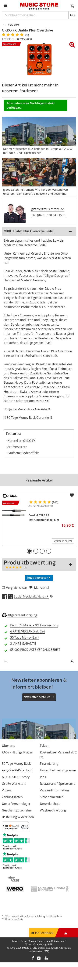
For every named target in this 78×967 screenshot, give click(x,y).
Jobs (43, 777)
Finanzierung (49, 763)
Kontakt (33, 941)
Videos (7, 790)
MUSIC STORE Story (16, 777)
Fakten (44, 746)
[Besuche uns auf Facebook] (33, 958)
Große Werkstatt (14, 784)
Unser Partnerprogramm (58, 770)
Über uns (8, 746)
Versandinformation (54, 790)
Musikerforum (19, 941)
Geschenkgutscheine (17, 810)
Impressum (44, 941)
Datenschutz (57, 941)
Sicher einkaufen (52, 797)
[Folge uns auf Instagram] (39, 958)
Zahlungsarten (12, 797)
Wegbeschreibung (53, 810)
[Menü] (28, 823)
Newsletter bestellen (37, 697)
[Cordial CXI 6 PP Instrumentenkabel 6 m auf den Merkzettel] (72, 495)
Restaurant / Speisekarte (57, 784)
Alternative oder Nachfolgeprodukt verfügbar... (31, 105)
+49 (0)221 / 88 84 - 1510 (48, 215)
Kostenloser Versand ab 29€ (58, 754)
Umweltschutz (50, 804)
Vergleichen (63, 541)
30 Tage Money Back (16, 763)
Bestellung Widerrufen (18, 817)
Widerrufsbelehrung (36, 944)
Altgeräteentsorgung (22, 615)
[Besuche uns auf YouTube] (46, 958)
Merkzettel (41, 588)
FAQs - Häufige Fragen (17, 752)
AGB (50, 944)
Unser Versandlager (16, 804)
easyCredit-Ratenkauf (17, 770)
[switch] (24, 827)
